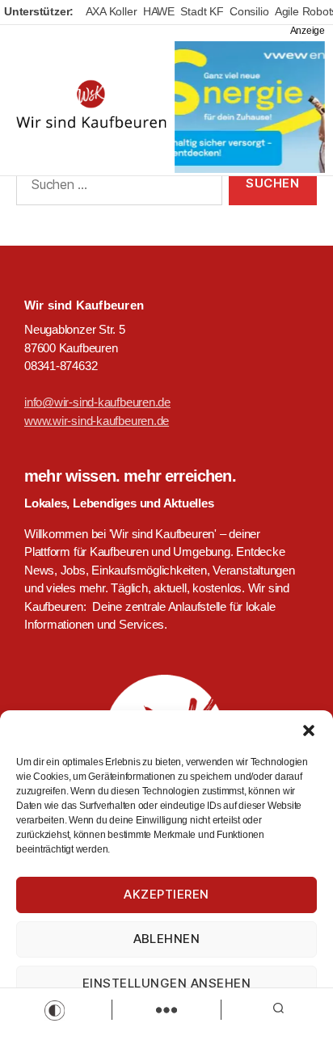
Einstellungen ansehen (166, 983)
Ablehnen (166, 938)
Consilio (249, 11)
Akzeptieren (166, 894)
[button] (309, 730)
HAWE (159, 11)
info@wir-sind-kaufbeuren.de (97, 402)
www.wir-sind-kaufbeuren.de (96, 420)
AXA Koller (111, 11)
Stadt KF (201, 11)
